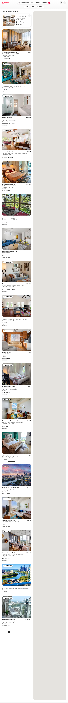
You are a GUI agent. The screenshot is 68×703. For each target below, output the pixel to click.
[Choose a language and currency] (61, 2)
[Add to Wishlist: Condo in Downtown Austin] (29, 63)
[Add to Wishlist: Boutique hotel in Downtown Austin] (29, 466)
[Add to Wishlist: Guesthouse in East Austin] (29, 195)
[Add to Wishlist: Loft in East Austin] (29, 262)
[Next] (27, 632)
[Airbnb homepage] (5, 2)
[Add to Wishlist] (29, 16)
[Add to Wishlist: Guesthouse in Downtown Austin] (29, 296)
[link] (5, 632)
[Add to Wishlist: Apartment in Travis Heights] (29, 130)
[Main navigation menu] (64, 2)
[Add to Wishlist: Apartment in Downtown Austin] (29, 31)
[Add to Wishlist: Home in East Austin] (29, 96)
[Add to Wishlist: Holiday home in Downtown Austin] (29, 399)
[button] (20, 23)
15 (24, 632)
